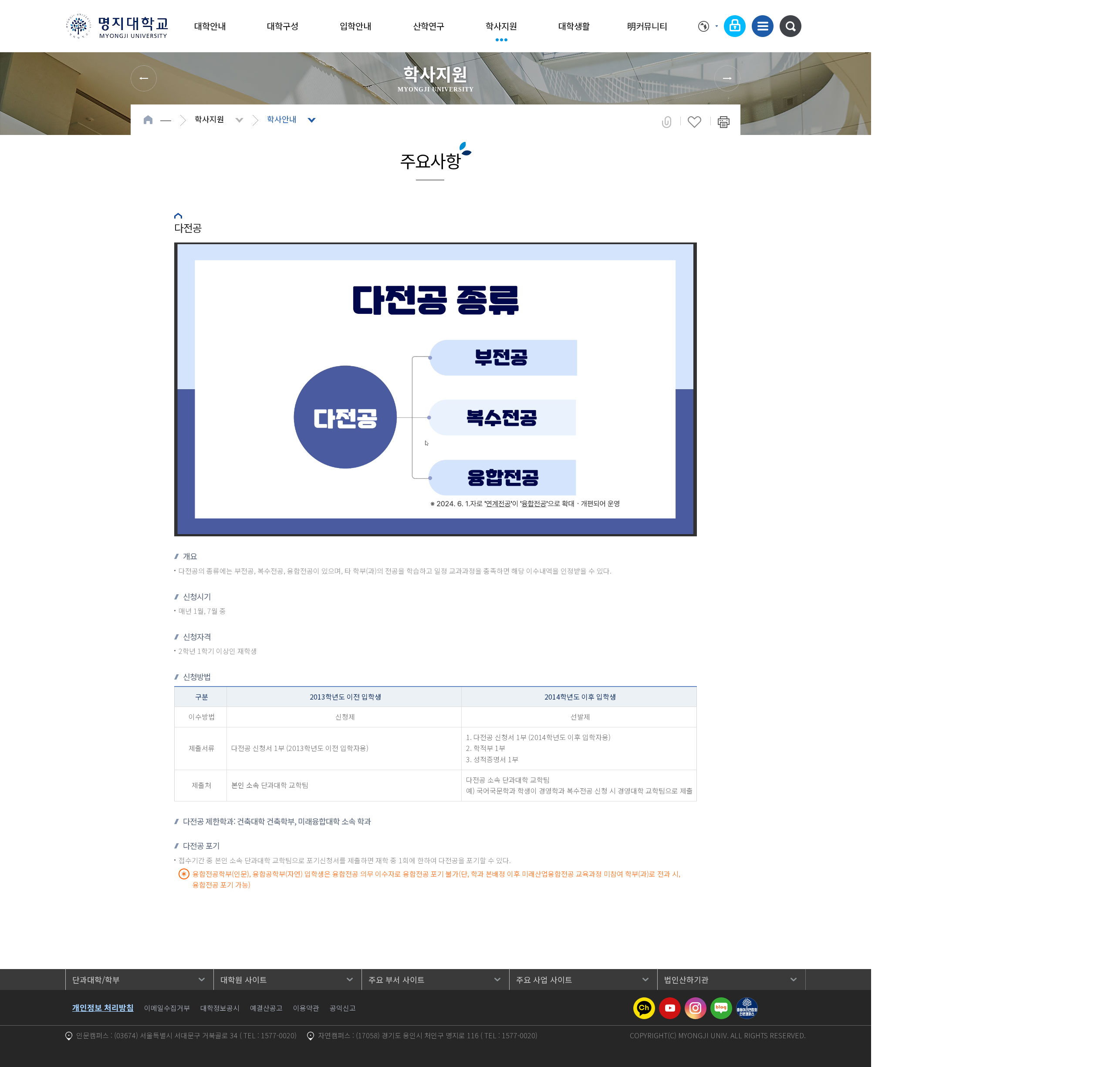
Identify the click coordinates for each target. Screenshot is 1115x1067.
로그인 (735, 26)
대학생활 (574, 26)
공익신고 (343, 1008)
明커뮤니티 (647, 26)
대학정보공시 (220, 1008)
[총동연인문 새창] (747, 1002)
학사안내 (282, 119)
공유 (666, 121)
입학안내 (355, 26)
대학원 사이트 (243, 979)
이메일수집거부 (167, 1008)
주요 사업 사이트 (544, 979)
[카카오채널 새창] (644, 1002)
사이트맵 (763, 26)
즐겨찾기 (694, 121)
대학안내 (210, 26)
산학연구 (428, 26)
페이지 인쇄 (724, 121)
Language (708, 26)
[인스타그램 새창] (695, 1002)
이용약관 (306, 1008)
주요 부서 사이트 (396, 979)
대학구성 (282, 26)
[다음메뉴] (727, 78)
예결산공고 (266, 1008)
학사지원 (501, 26)
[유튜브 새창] (670, 1002)
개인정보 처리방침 (103, 1007)
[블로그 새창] (721, 1002)
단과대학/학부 (96, 979)
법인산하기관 (686, 979)
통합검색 (790, 26)
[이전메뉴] (144, 78)
